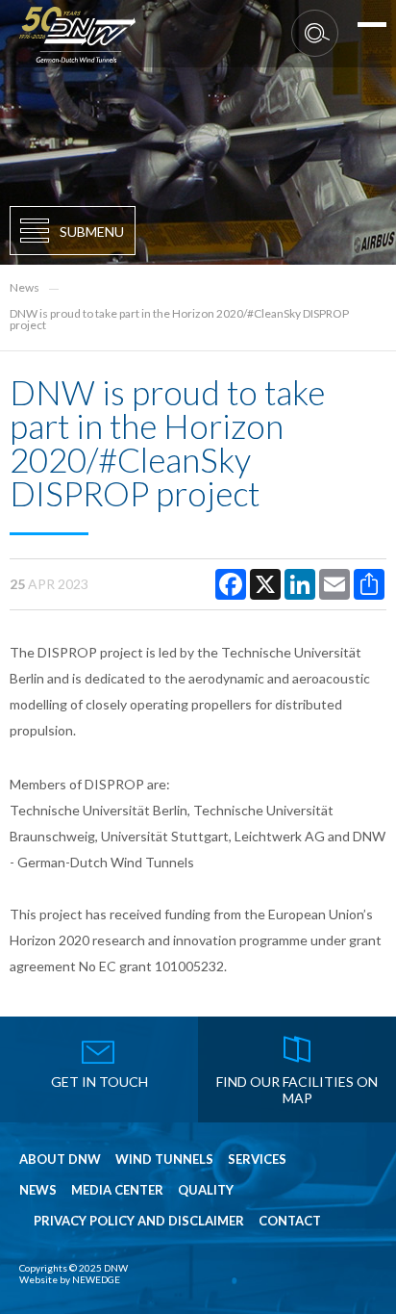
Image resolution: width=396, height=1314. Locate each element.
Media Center (117, 1190)
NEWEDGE (96, 1279)
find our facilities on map (297, 1089)
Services (257, 1159)
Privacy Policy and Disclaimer (139, 1221)
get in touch (99, 1081)
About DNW (60, 1159)
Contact (290, 1221)
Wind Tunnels (164, 1159)
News (24, 288)
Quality (206, 1190)
